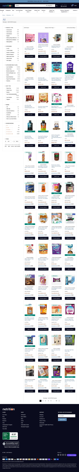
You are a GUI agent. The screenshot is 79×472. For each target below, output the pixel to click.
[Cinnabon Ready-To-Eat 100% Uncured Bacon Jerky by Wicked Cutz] (56, 67)
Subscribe (62, 419)
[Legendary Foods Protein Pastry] (43, 340)
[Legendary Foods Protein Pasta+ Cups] (56, 187)
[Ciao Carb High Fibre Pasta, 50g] (70, 340)
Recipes (4, 418)
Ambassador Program (7, 424)
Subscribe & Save (25, 424)
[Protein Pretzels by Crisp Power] (30, 340)
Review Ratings (10, 123)
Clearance (75, 10)
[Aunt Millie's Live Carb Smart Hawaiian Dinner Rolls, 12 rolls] (30, 309)
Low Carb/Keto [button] (19, 10)
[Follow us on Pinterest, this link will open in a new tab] (63, 455)
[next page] (59, 401)
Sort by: (71, 27)
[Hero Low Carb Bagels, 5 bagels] (43, 371)
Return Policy (42, 420)
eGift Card (4, 426)
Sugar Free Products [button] (51, 11)
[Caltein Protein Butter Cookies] (30, 67)
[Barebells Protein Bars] (70, 280)
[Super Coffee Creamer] (30, 156)
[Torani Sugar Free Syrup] (30, 187)
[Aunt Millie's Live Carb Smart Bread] (30, 218)
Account (41, 416)
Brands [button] (2, 10)
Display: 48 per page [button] (49, 27)
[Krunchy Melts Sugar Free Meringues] (43, 218)
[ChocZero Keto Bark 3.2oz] (56, 340)
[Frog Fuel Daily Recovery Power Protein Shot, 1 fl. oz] (30, 125)
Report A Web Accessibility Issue (11, 447)
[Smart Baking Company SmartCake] (56, 280)
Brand (7, 104)
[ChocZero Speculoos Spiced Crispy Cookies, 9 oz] (70, 371)
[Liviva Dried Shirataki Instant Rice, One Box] (70, 125)
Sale (22, 422)
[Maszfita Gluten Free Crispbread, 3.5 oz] (56, 38)
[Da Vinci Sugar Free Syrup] (30, 371)
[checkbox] (12, 29)
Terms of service (11, 461)
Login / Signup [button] (64, 4)
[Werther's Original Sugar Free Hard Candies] (43, 249)
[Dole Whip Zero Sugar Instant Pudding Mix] (30, 38)
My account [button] (64, 6)
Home (3, 15)
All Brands (23, 414)
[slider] (5, 144)
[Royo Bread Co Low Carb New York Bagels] (43, 187)
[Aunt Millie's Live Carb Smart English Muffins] (43, 156)
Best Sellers (23, 416)
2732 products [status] (26, 27)
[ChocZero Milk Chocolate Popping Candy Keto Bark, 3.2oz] (43, 67)
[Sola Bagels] (70, 156)
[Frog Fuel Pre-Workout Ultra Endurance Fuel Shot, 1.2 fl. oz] (43, 125)
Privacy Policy (5, 461)
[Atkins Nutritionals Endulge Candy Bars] (30, 280)
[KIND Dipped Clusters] (56, 371)
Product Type (9, 27)
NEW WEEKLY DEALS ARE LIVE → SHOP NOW (38, 1)
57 (56, 400)
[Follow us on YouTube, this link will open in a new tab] (65, 455)
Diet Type (8, 86)
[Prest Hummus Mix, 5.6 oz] (70, 98)
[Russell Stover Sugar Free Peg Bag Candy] (70, 218)
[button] (74, 6)
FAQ (3, 422)
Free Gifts (4, 428)
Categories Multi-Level (12, 65)
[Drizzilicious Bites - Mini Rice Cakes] (43, 309)
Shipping (41, 414)
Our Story (4, 414)
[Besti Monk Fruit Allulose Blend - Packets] (56, 98)
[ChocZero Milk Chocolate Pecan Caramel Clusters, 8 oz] (30, 98)
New (13, 10)
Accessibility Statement (19, 461)
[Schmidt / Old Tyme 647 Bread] (56, 218)
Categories (8, 10)
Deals (22, 420)
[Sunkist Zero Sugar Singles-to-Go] (56, 249)
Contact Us (42, 418)
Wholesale (42, 422)
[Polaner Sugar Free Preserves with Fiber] (70, 309)
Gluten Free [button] (37, 10)
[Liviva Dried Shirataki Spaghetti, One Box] (70, 249)
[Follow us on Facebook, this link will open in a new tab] (58, 455)
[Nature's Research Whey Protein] (70, 187)
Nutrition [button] (43, 10)
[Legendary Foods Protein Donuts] (56, 309)
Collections (8, 15)
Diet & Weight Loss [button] (28, 11)
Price (7, 138)
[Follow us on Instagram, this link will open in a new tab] (61, 455)
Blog (3, 416)
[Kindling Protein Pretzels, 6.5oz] (70, 38)
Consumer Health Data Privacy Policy (46, 425)
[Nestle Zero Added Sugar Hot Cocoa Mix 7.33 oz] (56, 156)
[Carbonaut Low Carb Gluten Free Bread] (43, 280)
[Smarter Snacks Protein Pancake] (43, 38)
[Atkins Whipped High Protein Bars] (30, 249)
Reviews (4, 420)
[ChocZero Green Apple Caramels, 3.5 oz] (43, 98)
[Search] (56, 5)
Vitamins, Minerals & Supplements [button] (64, 11)
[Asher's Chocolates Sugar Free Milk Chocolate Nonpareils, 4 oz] (56, 125)
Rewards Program (25, 426)
